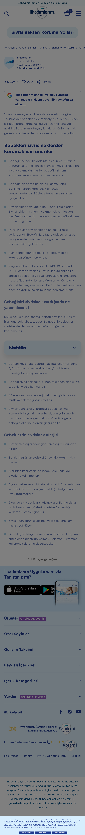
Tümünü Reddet (26, 832)
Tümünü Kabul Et (43, 832)
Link (54, 827)
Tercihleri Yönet (59, 832)
